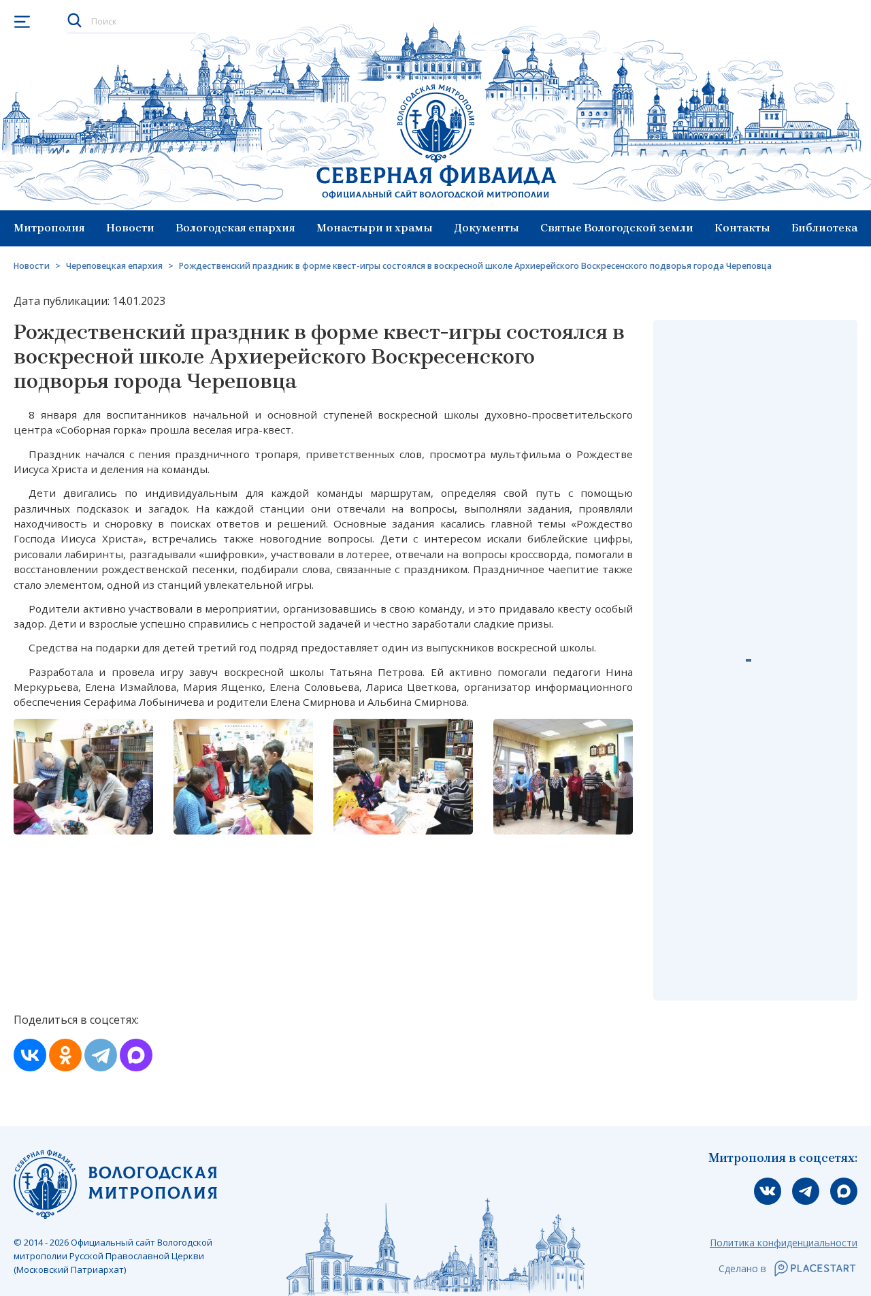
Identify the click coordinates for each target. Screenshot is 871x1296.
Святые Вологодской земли (616, 227)
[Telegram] (100, 1055)
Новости (130, 227)
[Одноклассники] (65, 1055)
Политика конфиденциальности (783, 1242)
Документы (487, 227)
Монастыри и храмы (374, 227)
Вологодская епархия (235, 227)
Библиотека (824, 227)
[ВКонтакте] (30, 1055)
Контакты (742, 227)
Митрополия (49, 227)
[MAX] (136, 1055)
